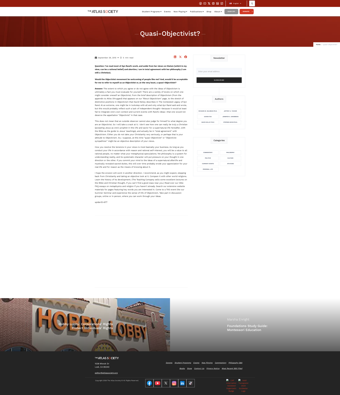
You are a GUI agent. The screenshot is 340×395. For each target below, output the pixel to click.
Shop (209, 11)
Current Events (208, 163)
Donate (246, 11)
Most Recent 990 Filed (232, 368)
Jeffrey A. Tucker (230, 111)
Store (189, 368)
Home (318, 44)
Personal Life (208, 169)
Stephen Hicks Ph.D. (230, 122)
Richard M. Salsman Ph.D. (208, 111)
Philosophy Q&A (235, 363)
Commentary (207, 152)
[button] (236, 3)
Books (182, 368)
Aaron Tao (208, 116)
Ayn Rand (230, 163)
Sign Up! (231, 11)
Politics (208, 158)
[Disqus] (141, 251)
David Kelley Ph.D (207, 122)
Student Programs (151, 11)
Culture (230, 158)
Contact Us (199, 368)
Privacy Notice (213, 368)
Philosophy (230, 152)
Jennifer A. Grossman (230, 116)
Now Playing (180, 11)
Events (167, 11)
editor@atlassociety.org (106, 373)
